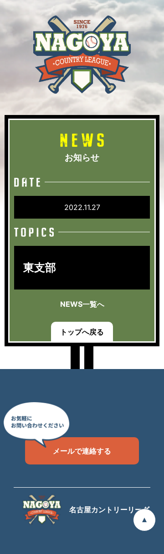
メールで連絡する (82, 450)
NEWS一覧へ (82, 304)
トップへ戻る (82, 331)
